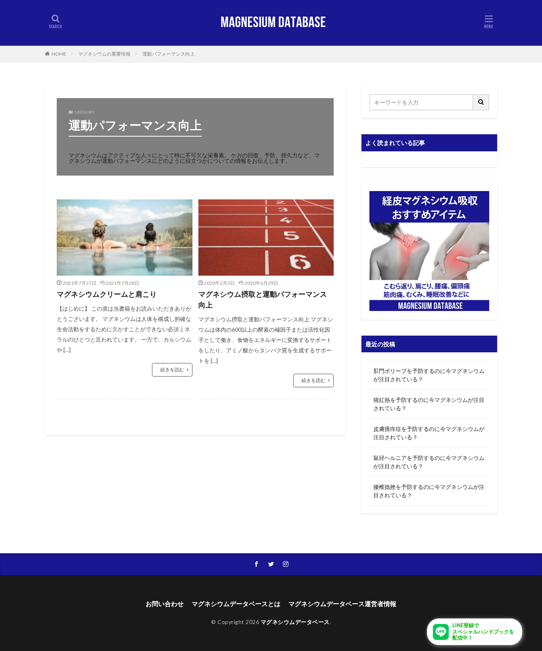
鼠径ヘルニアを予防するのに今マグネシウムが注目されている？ (428, 461)
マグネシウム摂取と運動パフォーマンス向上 (262, 299)
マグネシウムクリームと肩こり (107, 294)
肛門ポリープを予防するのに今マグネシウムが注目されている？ (428, 374)
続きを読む (172, 370)
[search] (481, 102)
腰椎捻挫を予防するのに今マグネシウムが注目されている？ (428, 490)
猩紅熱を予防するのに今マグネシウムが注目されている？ (428, 403)
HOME (59, 54)
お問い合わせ (165, 603)
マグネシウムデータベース (295, 621)
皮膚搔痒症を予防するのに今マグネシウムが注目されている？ (428, 432)
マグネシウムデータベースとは (236, 603)
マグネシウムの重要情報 (104, 54)
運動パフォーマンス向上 (168, 54)
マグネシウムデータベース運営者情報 (342, 603)
